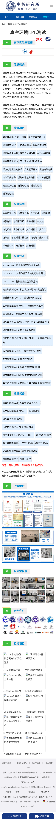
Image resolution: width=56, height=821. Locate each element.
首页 (6, 17)
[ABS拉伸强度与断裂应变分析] (13, 700)
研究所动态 (22, 763)
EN (28, 768)
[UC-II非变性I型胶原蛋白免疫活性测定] (13, 662)
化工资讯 (49, 763)
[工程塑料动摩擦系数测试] (35, 658)
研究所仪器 (7, 763)
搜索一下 (47, 17)
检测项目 (20, 17)
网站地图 (31, 792)
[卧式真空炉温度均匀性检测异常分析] (13, 725)
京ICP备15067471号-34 (29, 802)
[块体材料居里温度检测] (35, 721)
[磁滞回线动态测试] (35, 700)
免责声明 (45, 792)
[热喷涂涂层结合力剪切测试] (35, 742)
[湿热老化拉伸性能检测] (35, 679)
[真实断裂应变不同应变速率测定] (13, 742)
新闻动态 (33, 17)
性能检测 (22, 24)
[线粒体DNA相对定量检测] (13, 679)
